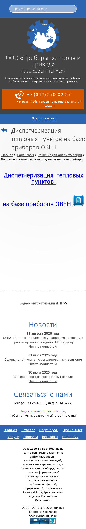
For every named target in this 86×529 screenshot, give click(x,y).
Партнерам (25, 155)
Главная (7, 155)
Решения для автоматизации (60, 155)
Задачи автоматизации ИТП (40, 303)
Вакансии (70, 436)
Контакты (50, 436)
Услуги (13, 436)
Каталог (28, 429)
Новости (30, 436)
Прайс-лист (72, 429)
